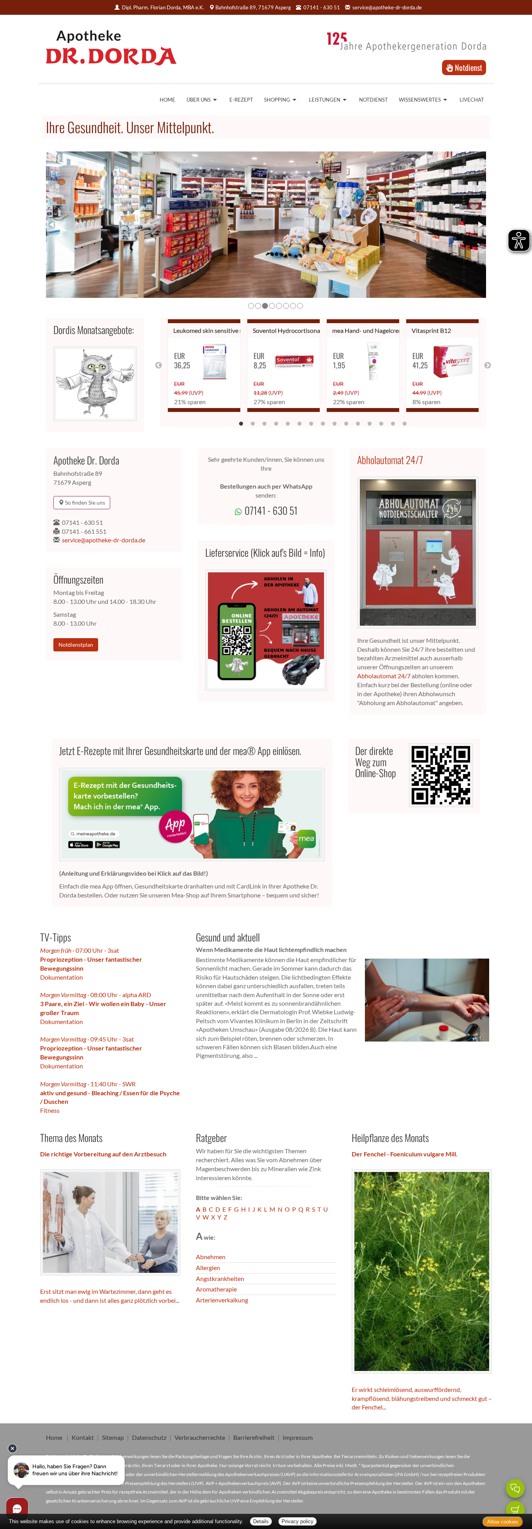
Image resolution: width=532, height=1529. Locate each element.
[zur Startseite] (111, 45)
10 (346, 422)
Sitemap (113, 1437)
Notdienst (467, 67)
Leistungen (324, 100)
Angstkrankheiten (220, 1278)
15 (405, 422)
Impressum (298, 1437)
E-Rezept (241, 100)
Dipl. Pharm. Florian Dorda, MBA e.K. (163, 7)
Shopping (277, 100)
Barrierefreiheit (254, 1437)
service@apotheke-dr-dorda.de (387, 7)
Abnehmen (210, 1256)
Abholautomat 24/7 (390, 459)
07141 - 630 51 (82, 522)
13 (381, 422)
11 (358, 422)
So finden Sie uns (84, 502)
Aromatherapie (216, 1289)
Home (167, 100)
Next (487, 365)
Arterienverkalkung (222, 1300)
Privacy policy (298, 1521)
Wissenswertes (420, 100)
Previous (158, 365)
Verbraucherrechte (199, 1437)
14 (393, 422)
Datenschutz (149, 1437)
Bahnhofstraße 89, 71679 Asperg (253, 7)
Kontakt (83, 1437)
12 (369, 422)
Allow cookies (502, 1522)
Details (261, 1521)
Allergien (208, 1267)
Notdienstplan (75, 644)
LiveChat (472, 100)
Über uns (199, 100)
